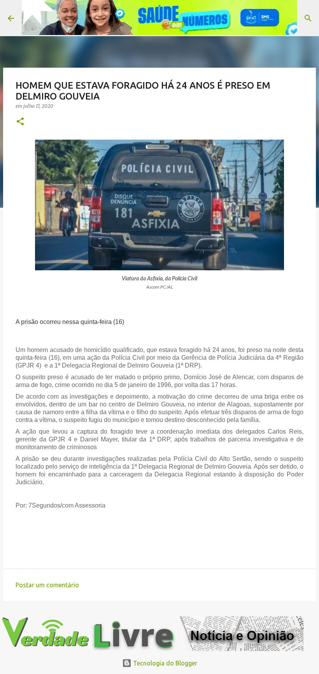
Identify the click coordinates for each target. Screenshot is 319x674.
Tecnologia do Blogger (164, 663)
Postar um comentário (47, 584)
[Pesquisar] (308, 18)
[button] (20, 122)
